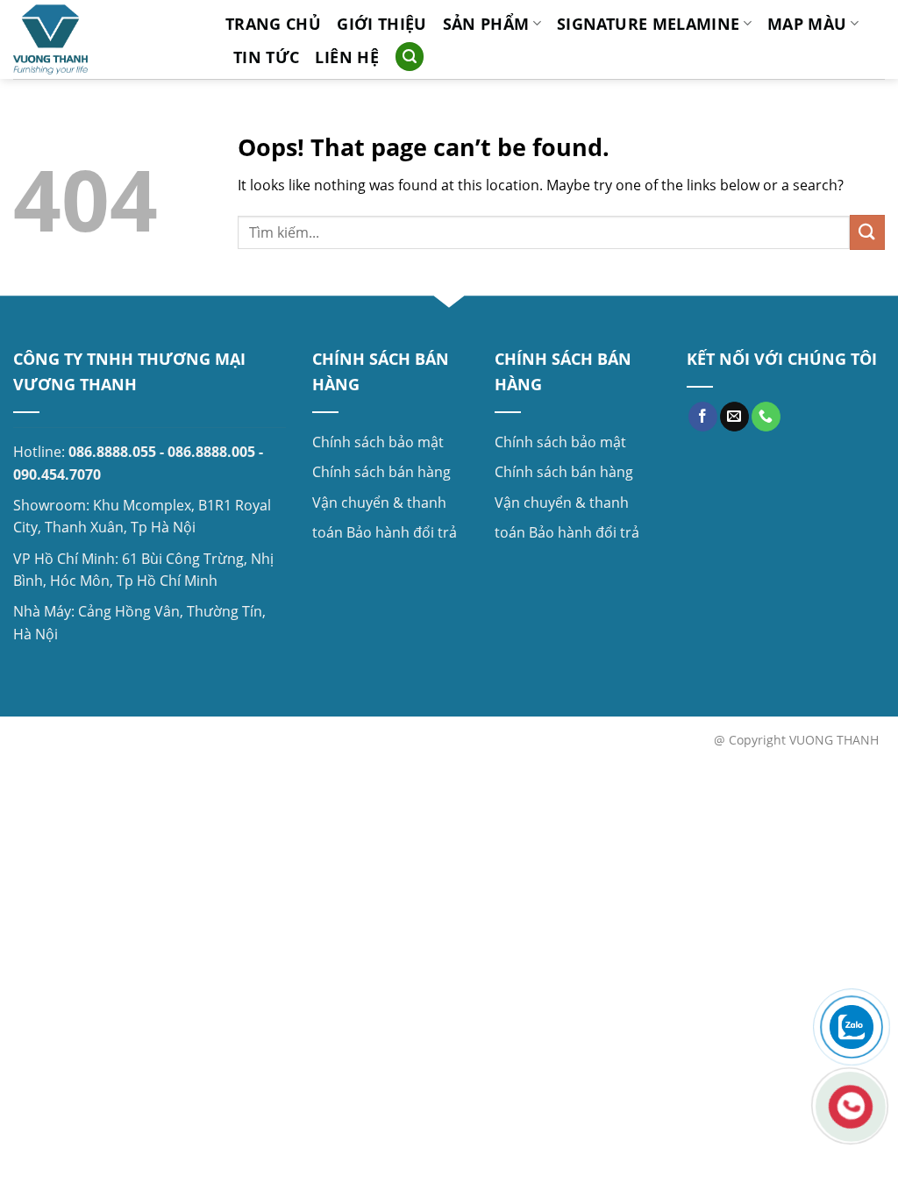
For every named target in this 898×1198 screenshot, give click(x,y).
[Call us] (766, 416)
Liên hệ (346, 57)
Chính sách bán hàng (381, 471)
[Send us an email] (734, 416)
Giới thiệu (382, 23)
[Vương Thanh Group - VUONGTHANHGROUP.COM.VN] (106, 39)
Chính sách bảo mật (378, 442)
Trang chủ (273, 23)
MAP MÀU (806, 23)
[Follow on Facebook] (702, 416)
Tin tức (266, 57)
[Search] (410, 56)
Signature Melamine (648, 23)
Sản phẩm (486, 23)
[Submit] (867, 232)
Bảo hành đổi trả (401, 532)
